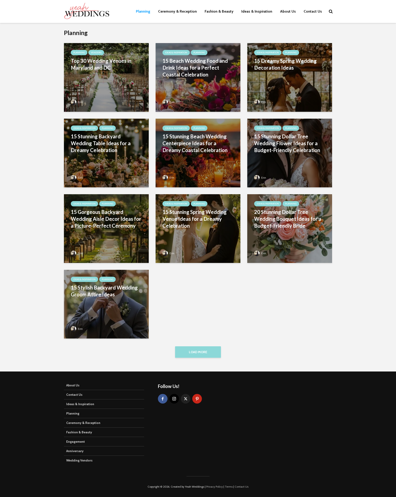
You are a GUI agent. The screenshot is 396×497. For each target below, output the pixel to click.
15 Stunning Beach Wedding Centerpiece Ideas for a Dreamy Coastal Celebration (195, 143)
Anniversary (75, 451)
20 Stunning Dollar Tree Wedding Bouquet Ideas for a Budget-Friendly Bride (287, 219)
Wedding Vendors (79, 460)
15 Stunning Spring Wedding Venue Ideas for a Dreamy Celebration (194, 219)
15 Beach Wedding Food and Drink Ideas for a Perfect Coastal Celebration (195, 68)
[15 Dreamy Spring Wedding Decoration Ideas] (289, 77)
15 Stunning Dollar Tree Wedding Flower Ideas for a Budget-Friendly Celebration (287, 143)
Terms (229, 486)
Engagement (75, 442)
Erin (80, 102)
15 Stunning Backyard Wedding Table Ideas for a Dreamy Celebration (101, 143)
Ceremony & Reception (177, 11)
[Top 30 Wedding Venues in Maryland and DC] (106, 77)
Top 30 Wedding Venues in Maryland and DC (101, 64)
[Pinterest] (197, 399)
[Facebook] (163, 399)
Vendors (96, 52)
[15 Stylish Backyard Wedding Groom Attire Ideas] (106, 304)
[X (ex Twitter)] (185, 399)
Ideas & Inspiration (256, 11)
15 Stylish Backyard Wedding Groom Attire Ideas (104, 291)
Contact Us (313, 11)
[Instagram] (174, 399)
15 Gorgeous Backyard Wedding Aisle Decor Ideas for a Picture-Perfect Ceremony (106, 219)
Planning (143, 11)
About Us (288, 11)
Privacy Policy (214, 486)
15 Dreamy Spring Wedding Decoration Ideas (285, 64)
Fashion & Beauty (219, 11)
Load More (198, 352)
